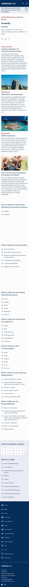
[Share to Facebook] (6, 39)
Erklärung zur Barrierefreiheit (8, 575)
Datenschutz (4, 572)
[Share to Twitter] (9, 39)
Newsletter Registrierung (7, 581)
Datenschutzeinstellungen (7, 573)
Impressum (4, 570)
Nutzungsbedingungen (6, 579)
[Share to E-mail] (2, 39)
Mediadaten (4, 577)
